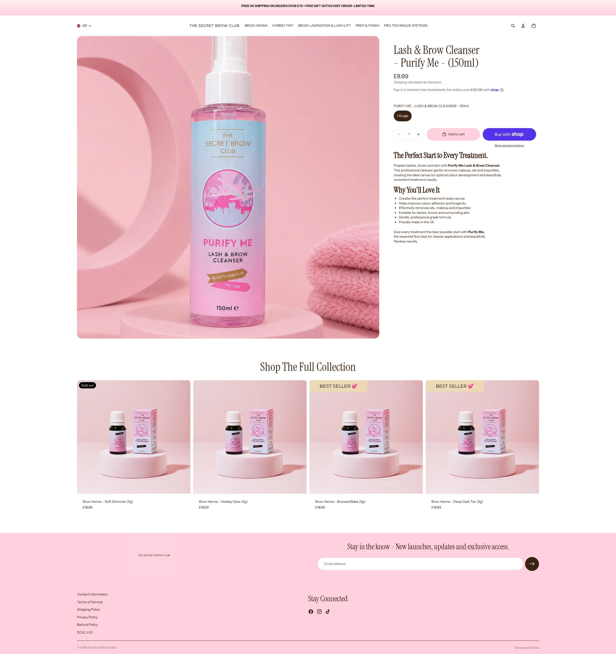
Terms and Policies (526, 647)
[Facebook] (311, 612)
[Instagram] (319, 612)
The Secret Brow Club (101, 647)
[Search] (513, 25)
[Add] (299, 486)
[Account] (523, 25)
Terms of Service (90, 602)
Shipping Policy (88, 609)
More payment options (509, 145)
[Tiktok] (328, 612)
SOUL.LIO (85, 632)
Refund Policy (87, 624)
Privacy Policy (87, 617)
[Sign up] (532, 564)
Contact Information (92, 594)
